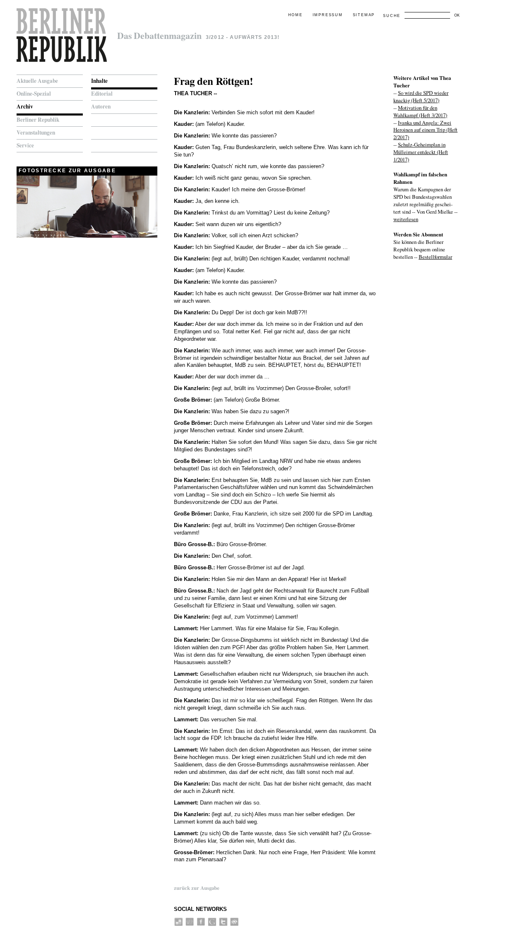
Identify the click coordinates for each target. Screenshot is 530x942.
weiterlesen (405, 219)
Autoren (101, 106)
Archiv (25, 106)
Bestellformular (435, 256)
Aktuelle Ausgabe (37, 81)
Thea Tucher (193, 93)
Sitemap (364, 15)
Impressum (328, 15)
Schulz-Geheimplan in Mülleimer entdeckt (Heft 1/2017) (420, 152)
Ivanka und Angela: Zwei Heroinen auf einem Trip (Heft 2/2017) (425, 130)
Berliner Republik (38, 120)
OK (457, 15)
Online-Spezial (34, 93)
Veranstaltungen (36, 132)
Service (25, 145)
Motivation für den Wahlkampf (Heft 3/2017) (420, 111)
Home (295, 15)
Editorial (102, 93)
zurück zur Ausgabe (196, 887)
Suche (391, 16)
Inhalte (99, 81)
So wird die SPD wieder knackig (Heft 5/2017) (420, 96)
